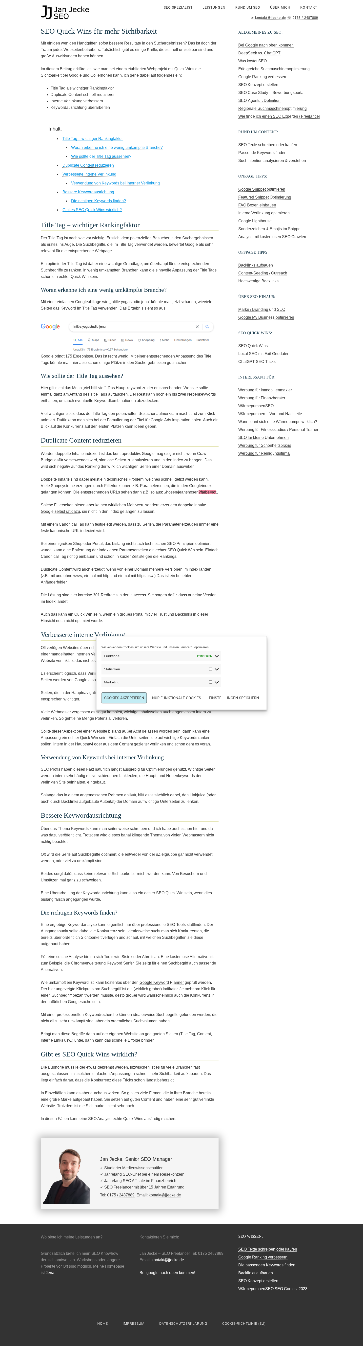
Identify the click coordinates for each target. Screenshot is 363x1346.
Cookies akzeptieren (124, 698)
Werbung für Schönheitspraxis (264, 445)
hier (196, 829)
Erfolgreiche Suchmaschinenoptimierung (274, 69)
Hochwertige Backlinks (258, 281)
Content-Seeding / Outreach (262, 273)
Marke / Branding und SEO (261, 309)
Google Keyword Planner (162, 982)
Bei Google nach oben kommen (266, 45)
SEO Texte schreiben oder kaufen (267, 145)
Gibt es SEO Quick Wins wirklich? (92, 210)
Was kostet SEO (252, 61)
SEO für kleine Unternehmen (263, 437)
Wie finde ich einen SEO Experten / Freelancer (279, 116)
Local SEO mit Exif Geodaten (263, 354)
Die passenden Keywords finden (266, 1265)
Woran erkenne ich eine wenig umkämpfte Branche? (117, 147)
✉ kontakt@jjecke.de (268, 18)
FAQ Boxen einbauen (257, 205)
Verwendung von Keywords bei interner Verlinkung (115, 183)
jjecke (80, 12)
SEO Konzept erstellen (258, 85)
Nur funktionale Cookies (176, 698)
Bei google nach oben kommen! (167, 1273)
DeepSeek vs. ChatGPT (259, 53)
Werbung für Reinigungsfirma (264, 453)
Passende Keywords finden (262, 153)
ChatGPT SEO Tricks (257, 361)
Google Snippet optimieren (261, 189)
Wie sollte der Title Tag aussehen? (101, 156)
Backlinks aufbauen (255, 265)
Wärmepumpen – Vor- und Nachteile (270, 414)
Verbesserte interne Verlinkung (89, 174)
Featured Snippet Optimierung (264, 197)
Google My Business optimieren (266, 317)
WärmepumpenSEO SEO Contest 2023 (272, 1289)
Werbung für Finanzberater (261, 398)
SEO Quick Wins (253, 346)
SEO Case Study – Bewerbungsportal (271, 92)
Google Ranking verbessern (262, 77)
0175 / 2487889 (121, 1195)
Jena (50, 1273)
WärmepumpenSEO (256, 406)
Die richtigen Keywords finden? (98, 201)
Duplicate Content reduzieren (88, 165)
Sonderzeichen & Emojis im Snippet (270, 229)
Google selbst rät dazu (60, 511)
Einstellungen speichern (234, 698)
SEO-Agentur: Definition (259, 100)
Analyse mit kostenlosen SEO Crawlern (272, 237)
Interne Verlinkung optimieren (264, 213)
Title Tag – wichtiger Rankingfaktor (92, 138)
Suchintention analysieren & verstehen (272, 160)
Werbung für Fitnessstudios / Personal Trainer (278, 429)
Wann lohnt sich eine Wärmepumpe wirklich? (277, 422)
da (210, 829)
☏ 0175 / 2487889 (302, 18)
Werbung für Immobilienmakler (265, 390)
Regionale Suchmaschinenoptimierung (272, 108)
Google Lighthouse (255, 221)
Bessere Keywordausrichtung (88, 192)
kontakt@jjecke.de (165, 1195)
